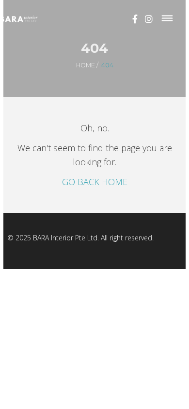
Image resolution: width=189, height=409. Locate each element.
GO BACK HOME (94, 182)
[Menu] (167, 18)
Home (85, 65)
